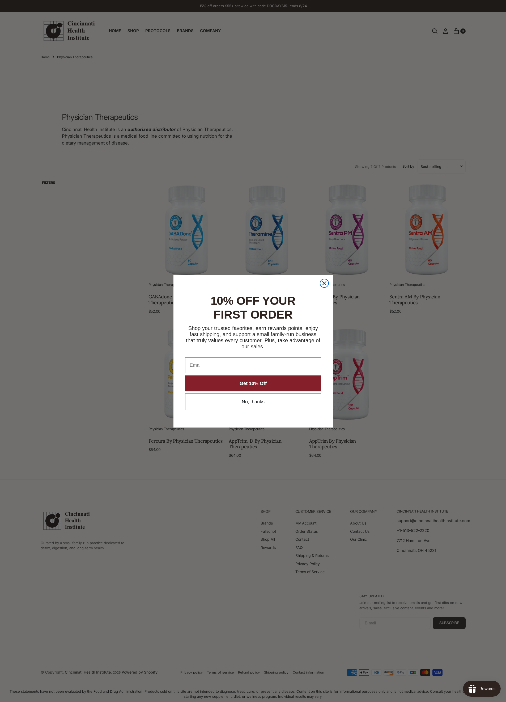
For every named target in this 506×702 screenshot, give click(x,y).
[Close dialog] (324, 283)
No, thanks (253, 401)
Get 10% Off (253, 383)
